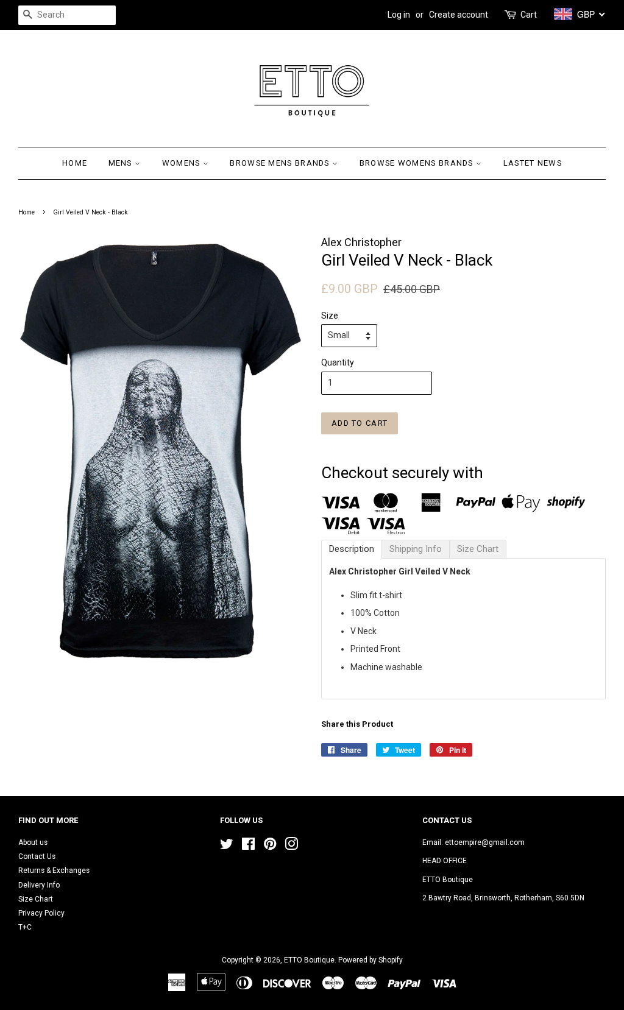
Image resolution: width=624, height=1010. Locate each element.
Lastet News (532, 163)
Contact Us (36, 856)
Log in (399, 14)
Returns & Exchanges (54, 870)
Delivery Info (39, 885)
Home (74, 163)
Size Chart (35, 899)
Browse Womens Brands (418, 163)
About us (33, 842)
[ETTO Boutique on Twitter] (226, 846)
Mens (121, 163)
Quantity (337, 362)
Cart (528, 14)
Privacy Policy (41, 913)
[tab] (351, 549)
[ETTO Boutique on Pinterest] (270, 846)
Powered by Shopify (370, 960)
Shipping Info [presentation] (415, 548)
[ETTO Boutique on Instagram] (291, 846)
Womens (182, 163)
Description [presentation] (351, 548)
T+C (25, 927)
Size (329, 315)
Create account (458, 14)
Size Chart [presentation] (477, 548)
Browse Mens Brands (281, 163)
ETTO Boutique (309, 960)
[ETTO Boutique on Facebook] (248, 846)
